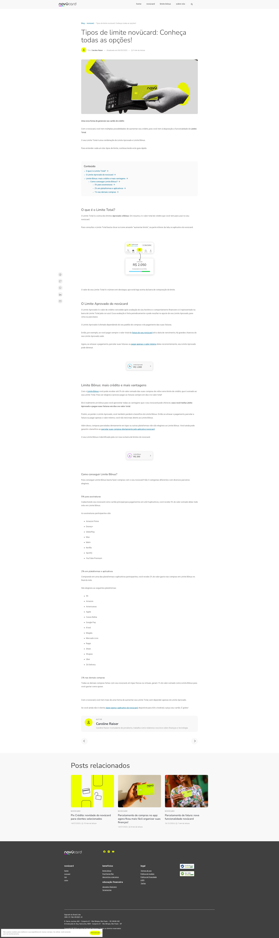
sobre (66, 880)
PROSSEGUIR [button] (95, 933)
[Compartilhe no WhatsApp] (60, 287)
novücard (150, 4)
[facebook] (105, 852)
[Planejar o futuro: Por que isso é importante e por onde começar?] (194, 741)
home (138, 4)
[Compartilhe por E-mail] (60, 301)
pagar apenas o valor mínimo (143, 344)
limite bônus (165, 4)
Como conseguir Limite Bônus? (104, 181)
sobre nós (180, 4)
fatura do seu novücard (142, 333)
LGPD (142, 880)
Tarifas (143, 883)
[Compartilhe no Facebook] (60, 274)
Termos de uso (146, 871)
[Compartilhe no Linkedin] (60, 294)
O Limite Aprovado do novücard (99, 175)
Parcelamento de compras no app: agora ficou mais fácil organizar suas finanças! (139, 819)
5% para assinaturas (103, 184)
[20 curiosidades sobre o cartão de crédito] (84, 741)
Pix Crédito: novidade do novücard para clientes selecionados (91, 817)
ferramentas (106, 890)
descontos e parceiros (110, 877)
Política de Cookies (147, 874)
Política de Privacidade (149, 877)
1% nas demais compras (105, 192)
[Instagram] (109, 852)
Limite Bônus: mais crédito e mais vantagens (105, 178)
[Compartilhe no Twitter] (60, 281)
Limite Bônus (93, 391)
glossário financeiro (109, 887)
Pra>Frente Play (108, 874)
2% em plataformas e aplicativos (109, 188)
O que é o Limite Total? (96, 171)
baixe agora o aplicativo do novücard (122, 708)
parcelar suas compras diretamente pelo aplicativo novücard (128, 429)
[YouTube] (113, 852)
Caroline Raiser (107, 724)
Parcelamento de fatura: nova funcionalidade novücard (182, 817)
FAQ (65, 877)
